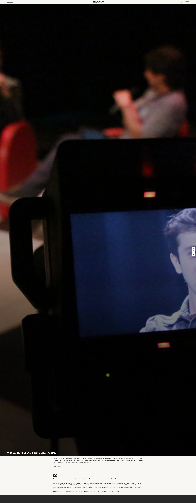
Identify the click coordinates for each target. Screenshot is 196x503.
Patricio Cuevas (88, 491)
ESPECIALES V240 (11, 449)
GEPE (71, 491)
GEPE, (66, 483)
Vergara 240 (98, 2)
